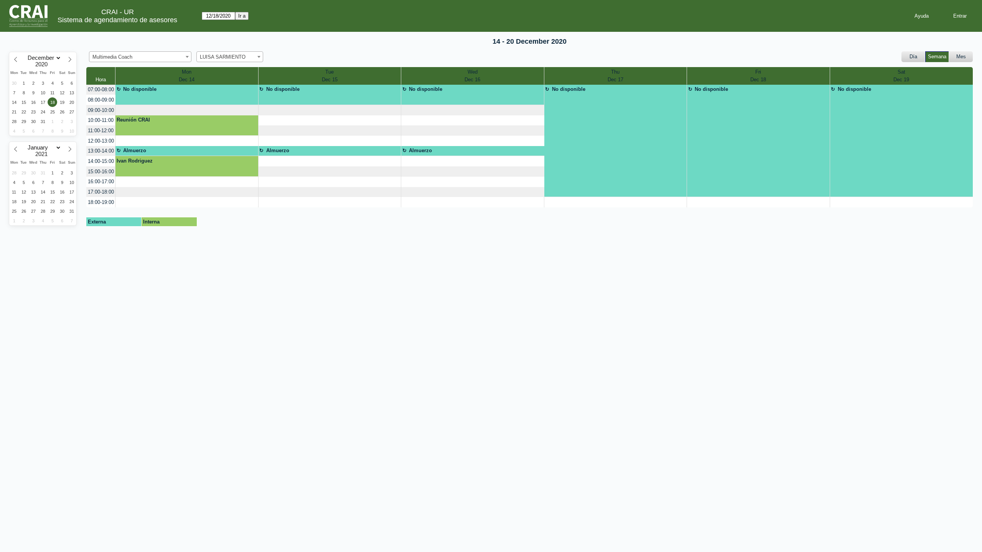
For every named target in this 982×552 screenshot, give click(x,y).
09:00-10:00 (101, 110)
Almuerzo (134, 150)
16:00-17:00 (101, 181)
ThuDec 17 (615, 75)
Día (913, 56)
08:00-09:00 (101, 100)
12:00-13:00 (101, 141)
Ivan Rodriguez (135, 161)
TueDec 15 (330, 75)
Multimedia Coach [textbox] (112, 57)
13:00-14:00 (101, 151)
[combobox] (140, 56)
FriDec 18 (758, 75)
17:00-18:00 (101, 192)
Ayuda (921, 16)
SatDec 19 (901, 75)
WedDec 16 (472, 75)
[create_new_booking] (186, 110)
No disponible (140, 89)
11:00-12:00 (101, 130)
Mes (961, 56)
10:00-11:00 (101, 120)
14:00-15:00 (101, 161)
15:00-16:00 (101, 171)
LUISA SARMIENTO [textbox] (223, 57)
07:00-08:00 (101, 89)
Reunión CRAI (133, 120)
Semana (937, 56)
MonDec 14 (186, 75)
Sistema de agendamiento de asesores (117, 20)
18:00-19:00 (101, 202)
